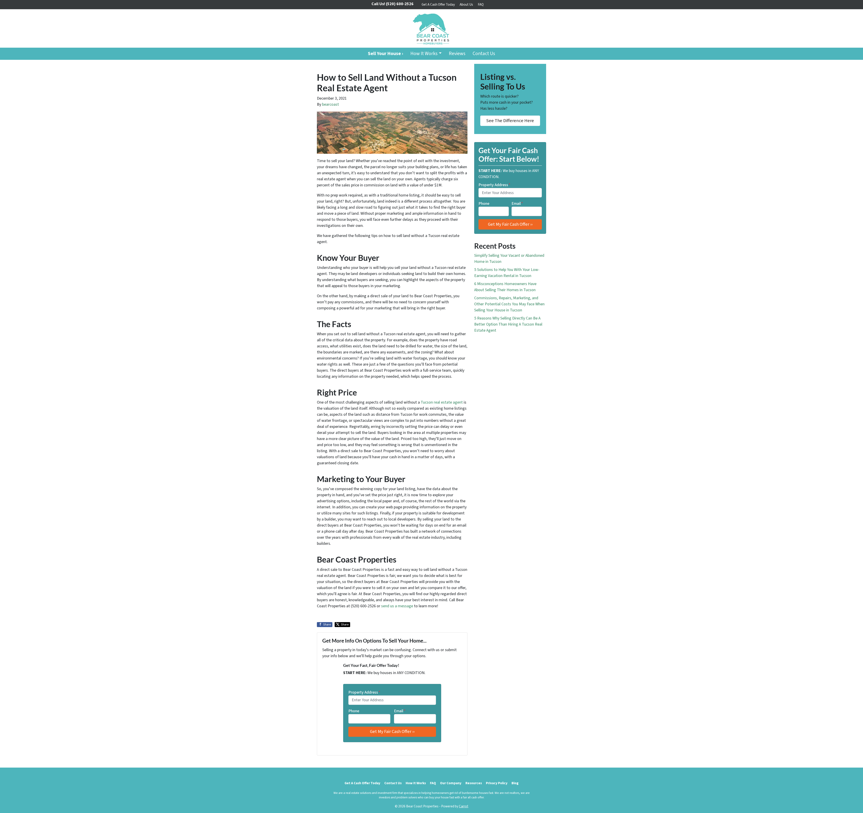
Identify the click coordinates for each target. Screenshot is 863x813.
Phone (353, 711)
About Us (466, 4)
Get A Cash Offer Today (438, 4)
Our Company (450, 783)
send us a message (397, 606)
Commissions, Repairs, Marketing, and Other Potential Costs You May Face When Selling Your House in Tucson (509, 304)
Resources (473, 783)
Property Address (364, 692)
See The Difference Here (510, 120)
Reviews (457, 53)
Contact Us (484, 53)
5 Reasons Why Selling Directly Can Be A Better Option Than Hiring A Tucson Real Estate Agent (508, 324)
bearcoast (330, 104)
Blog (515, 783)
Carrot (463, 806)
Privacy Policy (496, 783)
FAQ (481, 4)
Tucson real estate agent (442, 402)
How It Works (424, 53)
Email (399, 711)
